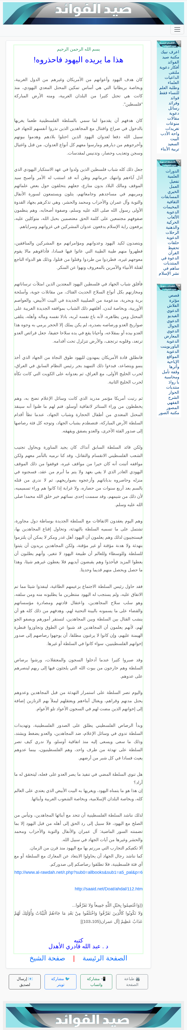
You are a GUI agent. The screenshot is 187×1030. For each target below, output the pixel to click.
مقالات (173, 118)
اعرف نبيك (170, 52)
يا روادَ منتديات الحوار (172, 387)
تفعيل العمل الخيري (173, 186)
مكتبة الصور (169, 412)
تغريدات (172, 128)
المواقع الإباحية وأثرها (173, 361)
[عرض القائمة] (177, 29)
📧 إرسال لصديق (25, 982)
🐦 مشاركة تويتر (60, 982)
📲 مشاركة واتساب (96, 982)
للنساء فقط (169, 93)
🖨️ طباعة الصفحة (132, 982)
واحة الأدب (169, 133)
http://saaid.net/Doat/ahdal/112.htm (109, 888)
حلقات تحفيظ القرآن (173, 247)
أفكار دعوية (169, 67)
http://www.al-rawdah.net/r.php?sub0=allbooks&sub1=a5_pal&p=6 (78, 872)
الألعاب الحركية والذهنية (172, 222)
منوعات (172, 123)
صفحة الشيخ (47, 958)
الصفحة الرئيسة (105, 958)
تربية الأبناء (170, 149)
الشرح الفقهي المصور (173, 402)
